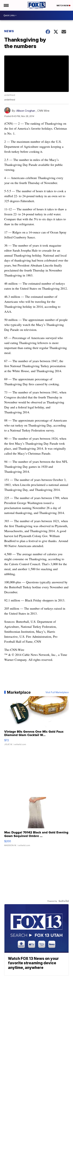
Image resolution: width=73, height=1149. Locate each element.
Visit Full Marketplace (57, 692)
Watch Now (63, 5)
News (9, 31)
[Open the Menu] (6, 5)
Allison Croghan (25, 110)
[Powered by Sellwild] (63, 901)
